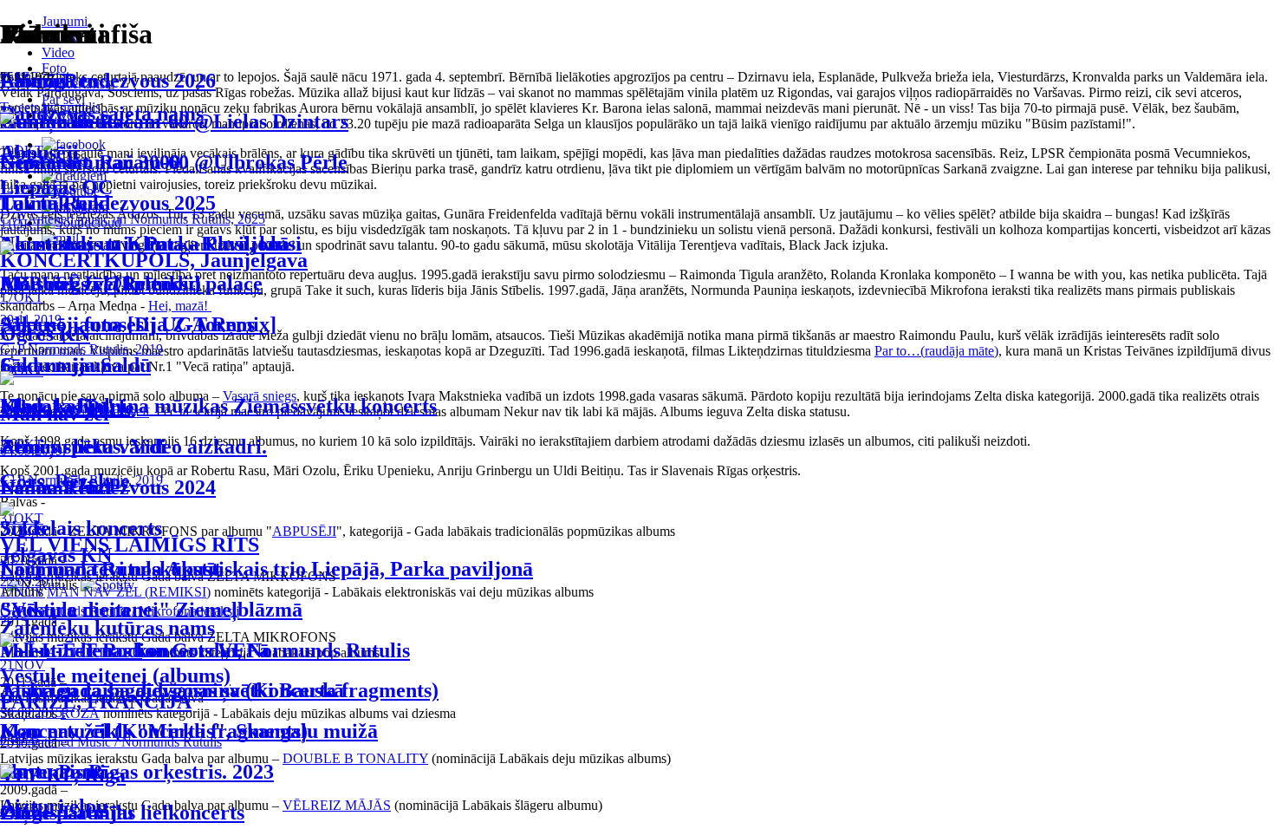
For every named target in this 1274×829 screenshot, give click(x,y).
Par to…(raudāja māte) (936, 350)
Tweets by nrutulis (50, 107)
